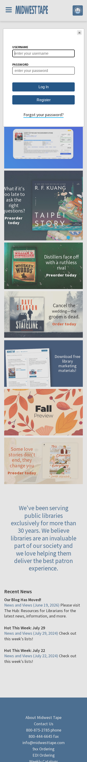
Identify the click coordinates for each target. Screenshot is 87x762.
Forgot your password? (43, 114)
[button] (79, 32)
